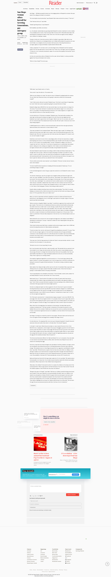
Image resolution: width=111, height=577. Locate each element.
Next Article (73, 435)
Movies (57, 8)
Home (31, 569)
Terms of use (45, 571)
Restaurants (55, 559)
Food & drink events (56, 556)
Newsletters (68, 550)
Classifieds (31, 8)
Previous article (38, 435)
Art (41, 550)
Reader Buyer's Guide (32, 563)
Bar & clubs (54, 550)
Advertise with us (54, 569)
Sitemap (61, 569)
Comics (29, 557)
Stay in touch (68, 549)
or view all (45, 424)
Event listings (44, 556)
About (34, 569)
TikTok (68, 561)
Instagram (68, 559)
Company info (79, 549)
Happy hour (54, 557)
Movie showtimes (45, 557)
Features (29, 549)
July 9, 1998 (25, 44)
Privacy (65, 569)
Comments (33, 385)
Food (67, 8)
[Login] (96, 2)
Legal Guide (72, 8)
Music (52, 8)
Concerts (43, 552)
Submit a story (68, 554)
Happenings (43, 549)
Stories (37, 8)
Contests (47, 8)
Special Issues (30, 556)
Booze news (55, 554)
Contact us (46, 569)
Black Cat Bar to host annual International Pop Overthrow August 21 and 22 (43, 456)
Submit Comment (71, 494)
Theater (62, 8)
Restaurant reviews (56, 561)
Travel (42, 561)
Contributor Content (32, 559)
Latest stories (30, 554)
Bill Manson (19, 44)
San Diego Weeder (80, 550)
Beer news (54, 552)
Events (42, 8)
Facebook (68, 556)
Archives (25, 8)
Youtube (68, 563)
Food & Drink (55, 549)
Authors (29, 552)
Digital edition (52, 571)
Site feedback (68, 552)
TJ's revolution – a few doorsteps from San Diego (69, 455)
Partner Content (31, 561)
